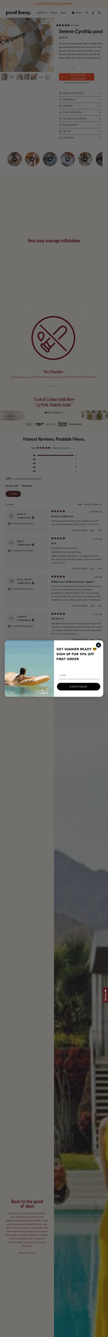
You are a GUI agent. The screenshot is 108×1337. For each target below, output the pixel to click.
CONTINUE (78, 686)
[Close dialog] (98, 645)
